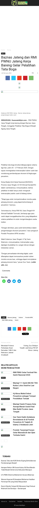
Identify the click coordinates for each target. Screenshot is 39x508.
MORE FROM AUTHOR (10, 368)
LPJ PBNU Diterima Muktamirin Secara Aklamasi (17, 475)
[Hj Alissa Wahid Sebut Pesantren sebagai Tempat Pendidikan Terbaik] (6, 396)
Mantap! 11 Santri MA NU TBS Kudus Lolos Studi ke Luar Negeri (25, 385)
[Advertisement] (19, 27)
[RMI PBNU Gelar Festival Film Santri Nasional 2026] (6, 375)
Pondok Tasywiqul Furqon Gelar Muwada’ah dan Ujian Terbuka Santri (24, 432)
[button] (36, 3)
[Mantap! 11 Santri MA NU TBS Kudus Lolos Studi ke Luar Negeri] (6, 385)
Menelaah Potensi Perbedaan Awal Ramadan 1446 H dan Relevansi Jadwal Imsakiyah (8, 350)
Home (3, 50)
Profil (3, 409)
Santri (16, 320)
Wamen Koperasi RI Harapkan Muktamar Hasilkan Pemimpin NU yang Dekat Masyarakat (18, 481)
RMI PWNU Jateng (7, 320)
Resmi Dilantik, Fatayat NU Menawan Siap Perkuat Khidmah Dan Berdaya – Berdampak (18, 487)
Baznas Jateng (12, 317)
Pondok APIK (29, 317)
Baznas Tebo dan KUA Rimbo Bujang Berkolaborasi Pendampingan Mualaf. (18, 462)
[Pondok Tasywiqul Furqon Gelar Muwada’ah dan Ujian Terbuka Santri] (6, 432)
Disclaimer (12, 501)
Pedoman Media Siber (31, 501)
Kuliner (21, 317)
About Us (4, 501)
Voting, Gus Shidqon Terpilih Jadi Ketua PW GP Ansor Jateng (29, 348)
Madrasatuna (5, 388)
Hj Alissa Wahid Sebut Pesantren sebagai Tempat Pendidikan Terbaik (24, 396)
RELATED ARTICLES (9, 365)
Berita (9, 50)
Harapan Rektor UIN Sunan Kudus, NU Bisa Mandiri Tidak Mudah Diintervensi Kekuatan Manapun (18, 469)
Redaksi (20, 501)
